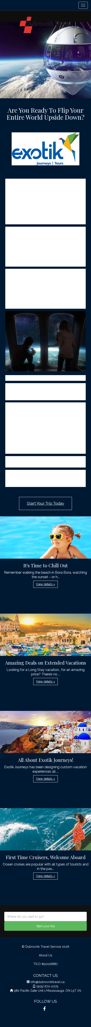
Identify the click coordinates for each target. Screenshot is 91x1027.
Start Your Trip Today (45, 503)
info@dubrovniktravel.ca (47, 982)
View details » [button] (45, 584)
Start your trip (45, 926)
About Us (45, 955)
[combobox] (45, 916)
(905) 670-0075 (47, 986)
